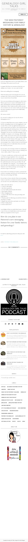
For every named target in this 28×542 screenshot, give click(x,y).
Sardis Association (6, 418)
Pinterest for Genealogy (11, 242)
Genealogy (23, 392)
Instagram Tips (18, 400)
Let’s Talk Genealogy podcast (8, 408)
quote (19, 421)
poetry (14, 421)
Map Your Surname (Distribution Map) (16, 342)
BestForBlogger (22, 540)
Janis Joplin (4, 402)
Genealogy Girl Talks (14, 5)
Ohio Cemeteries (22, 408)
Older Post (22, 279)
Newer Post (6, 279)
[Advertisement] (14, 467)
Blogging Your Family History (14, 386)
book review (16, 418)
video (23, 421)
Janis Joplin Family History (15, 402)
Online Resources (14, 410)
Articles (3, 386)
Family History (11, 389)
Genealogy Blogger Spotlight (9, 394)
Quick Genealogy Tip (20, 416)
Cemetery (3, 389)
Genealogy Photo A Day (7, 400)
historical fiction (5, 421)
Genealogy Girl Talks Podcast (8, 397)
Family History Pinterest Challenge (10, 392)
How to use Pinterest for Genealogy (16, 333)
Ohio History (4, 410)
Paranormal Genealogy (7, 413)
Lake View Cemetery (6, 405)
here (2, 235)
